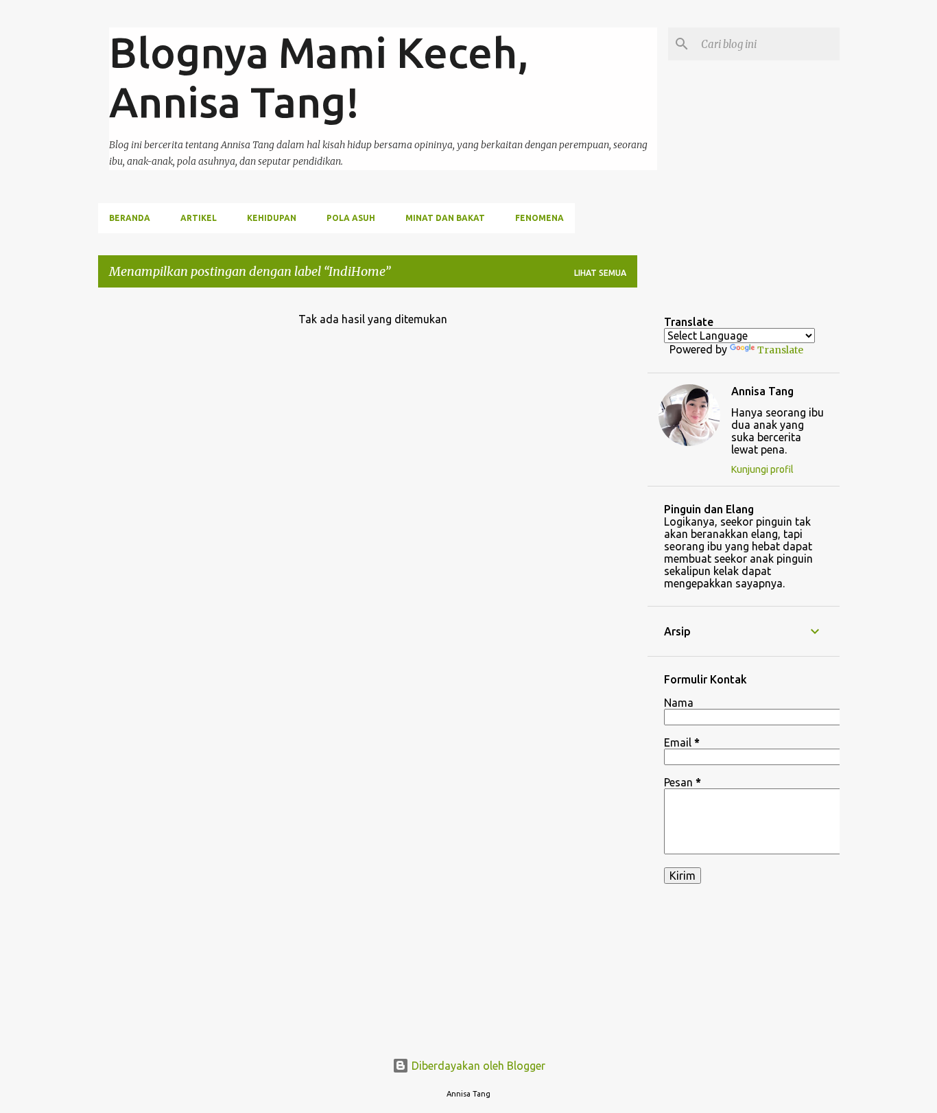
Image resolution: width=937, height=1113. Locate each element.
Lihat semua (600, 272)
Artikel (198, 217)
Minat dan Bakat (445, 217)
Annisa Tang (762, 391)
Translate (780, 350)
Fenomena (539, 217)
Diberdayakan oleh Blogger (477, 1065)
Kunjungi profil (762, 469)
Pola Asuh (351, 217)
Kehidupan (271, 217)
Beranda (129, 217)
